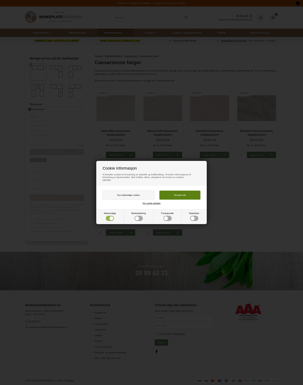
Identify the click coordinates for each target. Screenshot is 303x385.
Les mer (107, 179)
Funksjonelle (167, 213)
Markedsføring (138, 213)
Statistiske (194, 213)
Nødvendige (110, 213)
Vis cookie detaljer (152, 203)
